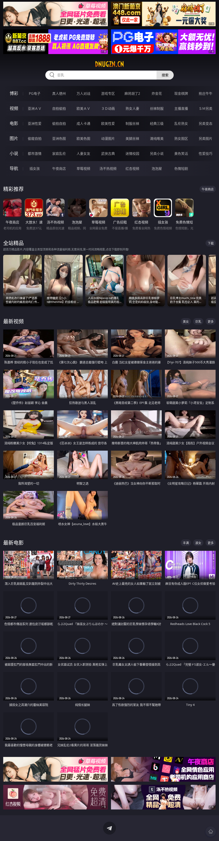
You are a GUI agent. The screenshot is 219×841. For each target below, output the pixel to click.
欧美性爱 (108, 123)
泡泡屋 (157, 168)
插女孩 (35, 168)
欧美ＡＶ (83, 108)
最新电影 (13, 542)
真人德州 (59, 93)
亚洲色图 (59, 138)
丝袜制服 (157, 108)
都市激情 (34, 153)
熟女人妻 (132, 108)
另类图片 (205, 138)
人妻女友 (83, 153)
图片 (14, 138)
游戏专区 (108, 93)
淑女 (198, 543)
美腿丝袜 (132, 138)
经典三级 (157, 123)
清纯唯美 (157, 138)
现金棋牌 (181, 93)
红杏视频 (132, 168)
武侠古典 (108, 153)
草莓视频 (83, 168)
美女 (186, 321)
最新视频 (13, 321)
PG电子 (34, 93)
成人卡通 (83, 123)
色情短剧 (181, 168)
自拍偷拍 (59, 108)
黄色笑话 (181, 153)
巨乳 (198, 321)
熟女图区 (181, 138)
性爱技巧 (205, 153)
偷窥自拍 (34, 138)
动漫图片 (108, 138)
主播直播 (181, 108)
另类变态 (205, 123)
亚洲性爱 (34, 123)
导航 (14, 168)
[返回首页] (211, 831)
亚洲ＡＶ (34, 108)
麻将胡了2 (132, 93)
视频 (14, 108)
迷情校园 (132, 153)
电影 (14, 123)
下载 (211, 243)
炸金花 (157, 93)
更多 (211, 321)
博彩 (14, 93)
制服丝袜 (132, 123)
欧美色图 (83, 138)
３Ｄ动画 (108, 108)
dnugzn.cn (109, 64)
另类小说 (157, 153)
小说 (14, 153)
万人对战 (83, 93)
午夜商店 (59, 168)
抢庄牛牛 (205, 93)
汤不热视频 (108, 168)
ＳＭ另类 (205, 108)
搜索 (165, 75)
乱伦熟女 (181, 123)
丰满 (186, 543)
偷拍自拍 (59, 123)
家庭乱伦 (59, 153)
